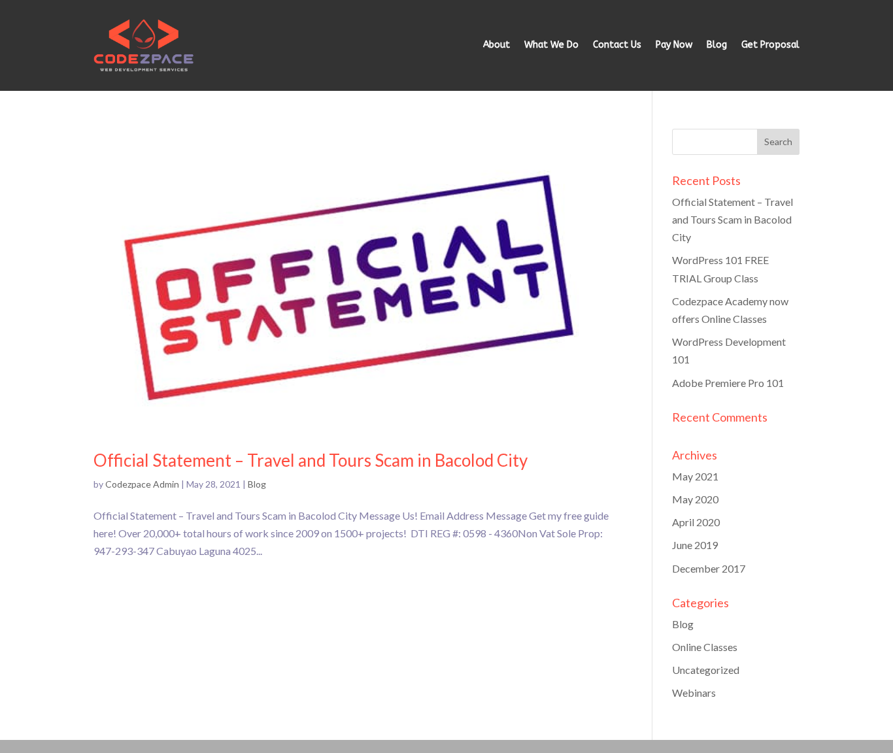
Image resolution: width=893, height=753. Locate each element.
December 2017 (708, 568)
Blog (717, 44)
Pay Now (674, 44)
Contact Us (617, 44)
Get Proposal (770, 44)
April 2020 (696, 522)
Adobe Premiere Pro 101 (728, 382)
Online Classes (704, 647)
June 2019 (695, 545)
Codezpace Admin (142, 484)
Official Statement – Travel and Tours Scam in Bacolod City (310, 460)
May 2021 (695, 476)
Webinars (694, 692)
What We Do (551, 44)
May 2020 (695, 499)
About (496, 44)
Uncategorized (705, 669)
